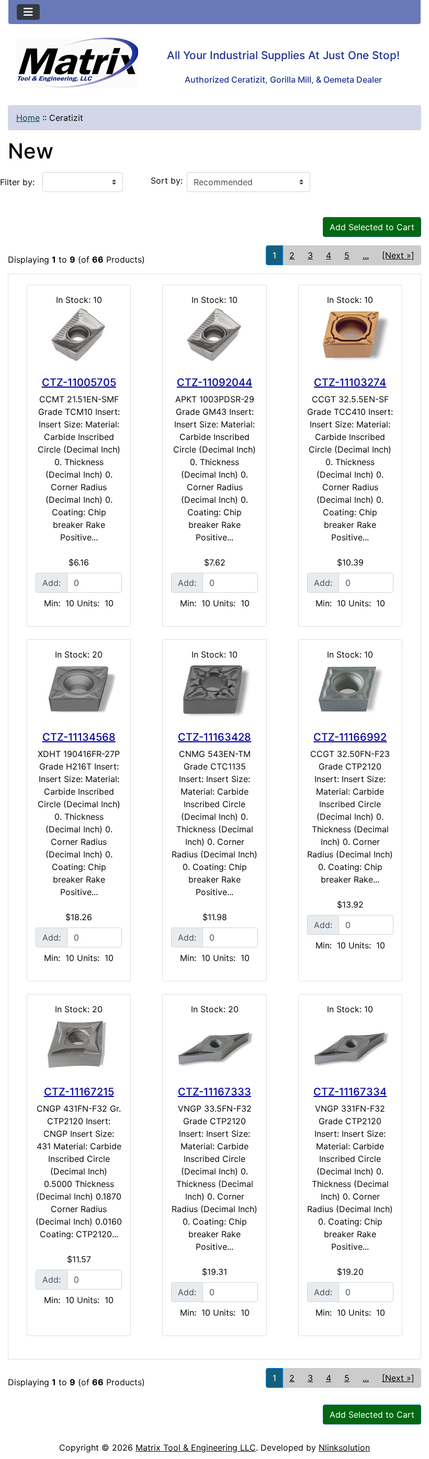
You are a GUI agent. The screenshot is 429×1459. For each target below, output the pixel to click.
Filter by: (17, 182)
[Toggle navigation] (28, 12)
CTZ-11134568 (79, 737)
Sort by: (167, 180)
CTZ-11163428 (214, 737)
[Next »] (398, 255)
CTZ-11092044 (214, 382)
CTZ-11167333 (214, 1091)
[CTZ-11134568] (79, 689)
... (366, 255)
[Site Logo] (77, 63)
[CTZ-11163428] (214, 689)
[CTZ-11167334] (350, 1044)
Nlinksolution (344, 1447)
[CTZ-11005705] (79, 335)
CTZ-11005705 (79, 382)
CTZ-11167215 (79, 1091)
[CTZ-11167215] (79, 1044)
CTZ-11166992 (350, 737)
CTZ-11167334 (350, 1091)
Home (28, 117)
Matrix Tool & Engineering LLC (196, 1447)
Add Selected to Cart (372, 227)
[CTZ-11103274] (350, 335)
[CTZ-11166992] (350, 689)
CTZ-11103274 (350, 382)
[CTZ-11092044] (214, 335)
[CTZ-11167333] (214, 1044)
